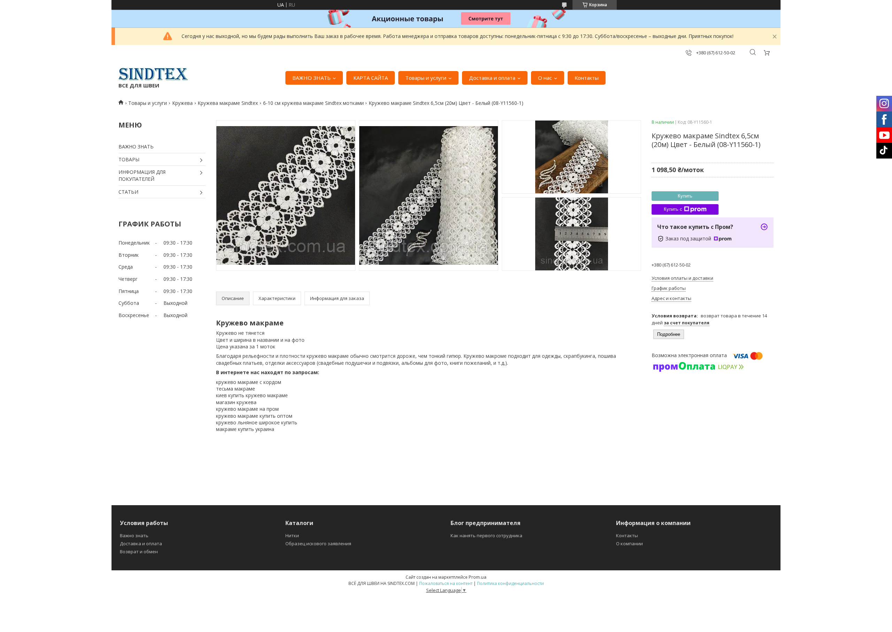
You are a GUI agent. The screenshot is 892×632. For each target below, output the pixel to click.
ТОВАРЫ (128, 159)
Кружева (182, 103)
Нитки (292, 535)
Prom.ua (477, 577)
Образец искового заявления (318, 543)
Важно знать (134, 535)
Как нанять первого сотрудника (486, 535)
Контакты (587, 77)
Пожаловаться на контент (445, 583)
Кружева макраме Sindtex (228, 103)
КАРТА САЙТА (370, 77)
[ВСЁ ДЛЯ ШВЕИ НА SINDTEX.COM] (153, 74)
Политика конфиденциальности (510, 583)
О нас (545, 77)
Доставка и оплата (492, 77)
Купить (685, 196)
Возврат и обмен (139, 551)
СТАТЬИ (128, 191)
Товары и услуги (425, 77)
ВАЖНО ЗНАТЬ (311, 77)
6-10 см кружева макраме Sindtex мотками (313, 103)
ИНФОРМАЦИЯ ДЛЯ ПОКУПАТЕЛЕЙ (142, 175)
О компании (629, 543)
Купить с (673, 209)
